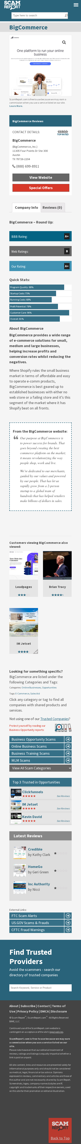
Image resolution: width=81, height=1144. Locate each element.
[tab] (26, 207)
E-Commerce (22, 693)
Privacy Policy (27, 1011)
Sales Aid (35, 693)
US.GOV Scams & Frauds (30, 922)
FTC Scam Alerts (24, 915)
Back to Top (60, 1138)
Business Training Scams (30, 753)
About (13, 1006)
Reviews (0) (52, 207)
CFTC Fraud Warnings (28, 929)
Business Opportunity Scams (33, 739)
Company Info (26, 207)
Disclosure (59, 1011)
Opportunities (49, 687)
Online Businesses (31, 687)
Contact (43, 1006)
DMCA (44, 1011)
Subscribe (28, 1006)
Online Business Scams (29, 746)
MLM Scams (20, 760)
